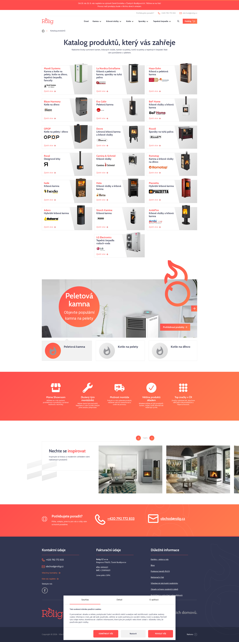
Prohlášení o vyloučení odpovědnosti (167, 595)
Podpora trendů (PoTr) (160, 571)
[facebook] (45, 590)
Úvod (86, 21)
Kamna (96, 21)
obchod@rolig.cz (172, 518)
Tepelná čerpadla (160, 21)
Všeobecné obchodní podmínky (164, 583)
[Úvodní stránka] (43, 31)
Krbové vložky (112, 21)
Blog (153, 565)
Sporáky (142, 21)
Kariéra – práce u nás (160, 559)
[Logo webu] (47, 21)
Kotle (128, 21)
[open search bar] (178, 21)
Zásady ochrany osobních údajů (164, 589)
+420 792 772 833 (121, 518)
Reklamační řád (157, 577)
